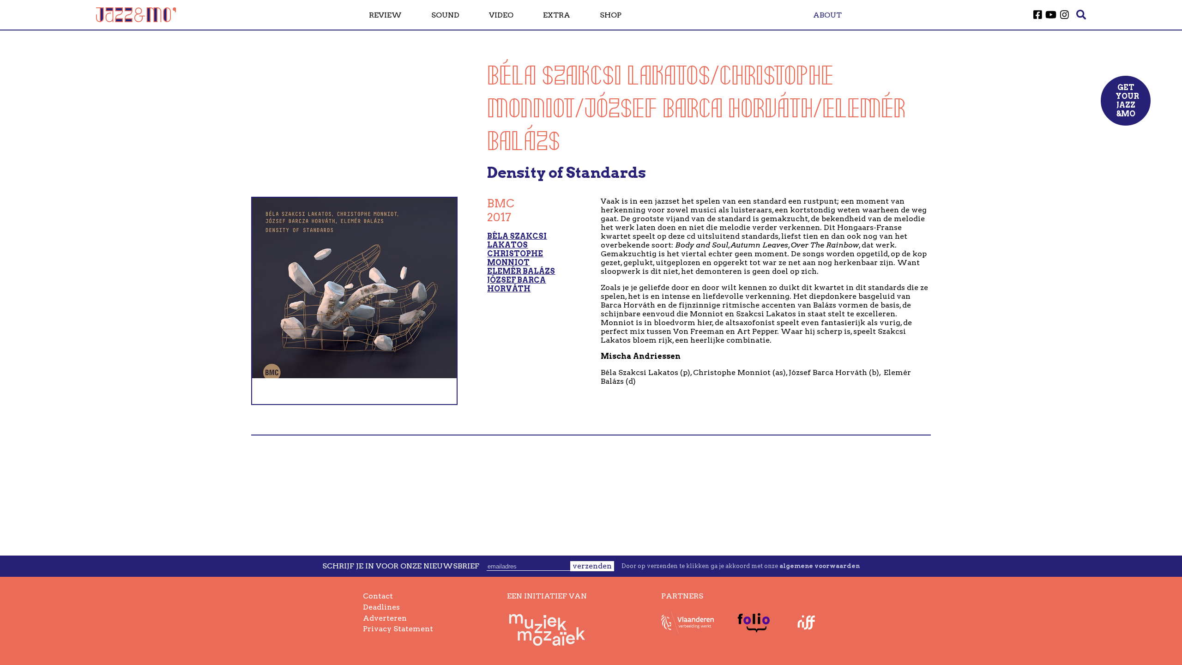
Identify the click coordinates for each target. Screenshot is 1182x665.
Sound (445, 15)
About (827, 15)
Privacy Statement (398, 628)
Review (385, 15)
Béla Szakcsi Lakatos (517, 240)
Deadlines (381, 607)
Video (501, 15)
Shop (610, 15)
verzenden (592, 566)
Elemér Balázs (521, 271)
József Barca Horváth (516, 284)
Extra (556, 15)
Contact (378, 596)
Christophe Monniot (515, 258)
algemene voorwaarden (819, 565)
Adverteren (385, 618)
